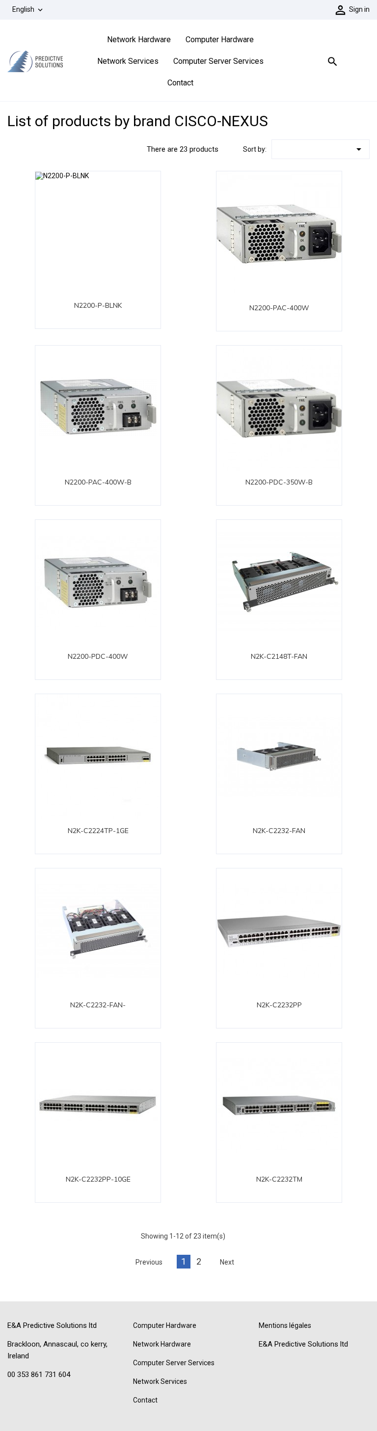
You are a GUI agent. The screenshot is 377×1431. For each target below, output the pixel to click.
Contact (180, 82)
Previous (148, 1262)
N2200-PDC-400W (98, 656)
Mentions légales (285, 1325)
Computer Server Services (218, 61)
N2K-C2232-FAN (279, 830)
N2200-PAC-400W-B (98, 482)
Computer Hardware (220, 39)
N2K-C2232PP (279, 1004)
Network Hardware (139, 39)
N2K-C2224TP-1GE (98, 830)
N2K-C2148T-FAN (279, 656)
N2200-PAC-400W (279, 307)
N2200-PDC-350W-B (279, 482)
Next (227, 1262)
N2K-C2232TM (279, 1179)
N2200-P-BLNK (98, 305)
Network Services (128, 61)
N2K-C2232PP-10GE (98, 1179)
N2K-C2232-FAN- (98, 1004)
